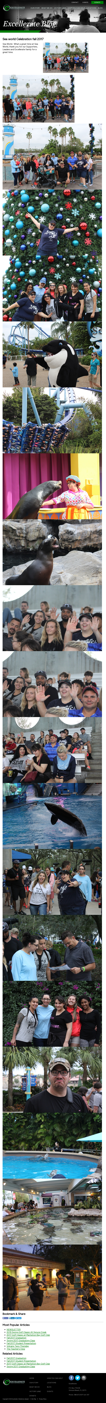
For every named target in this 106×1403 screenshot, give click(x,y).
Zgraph (27, 1399)
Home (31, 1378)
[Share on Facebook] (5, 1319)
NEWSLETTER (14, 1329)
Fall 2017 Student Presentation (21, 1343)
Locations (91, 8)
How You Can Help (76, 8)
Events (85, 2)
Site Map (33, 1399)
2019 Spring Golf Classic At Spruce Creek (26, 1332)
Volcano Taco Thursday (18, 1346)
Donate (97, 2)
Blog (100, 8)
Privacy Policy (42, 1399)
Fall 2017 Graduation (16, 1337)
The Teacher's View (16, 1349)
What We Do (46, 8)
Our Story (35, 8)
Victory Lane (60, 8)
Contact (75, 2)
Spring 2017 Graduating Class (21, 1340)
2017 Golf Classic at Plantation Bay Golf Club (28, 1335)
